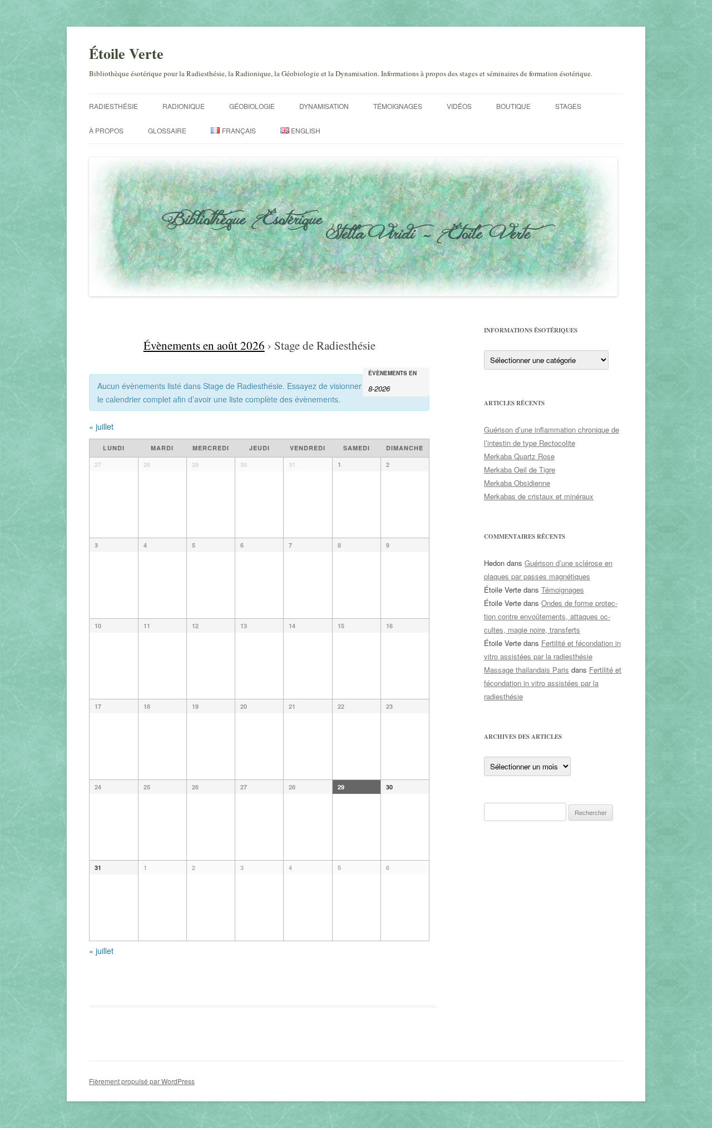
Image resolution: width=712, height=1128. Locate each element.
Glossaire (167, 130)
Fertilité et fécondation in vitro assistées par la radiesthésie (552, 683)
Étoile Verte (126, 53)
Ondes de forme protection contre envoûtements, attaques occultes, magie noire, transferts (550, 616)
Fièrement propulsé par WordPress (142, 1081)
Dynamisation (324, 106)
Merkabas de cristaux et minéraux (539, 496)
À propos (106, 130)
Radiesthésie (113, 106)
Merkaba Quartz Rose (519, 456)
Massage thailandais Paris (526, 669)
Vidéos (459, 106)
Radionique (183, 106)
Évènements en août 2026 (204, 345)
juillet (101, 426)
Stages (568, 106)
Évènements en (392, 373)
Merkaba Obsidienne (517, 483)
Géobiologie (252, 106)
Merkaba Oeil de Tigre (519, 469)
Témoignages (397, 106)
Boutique (513, 106)
